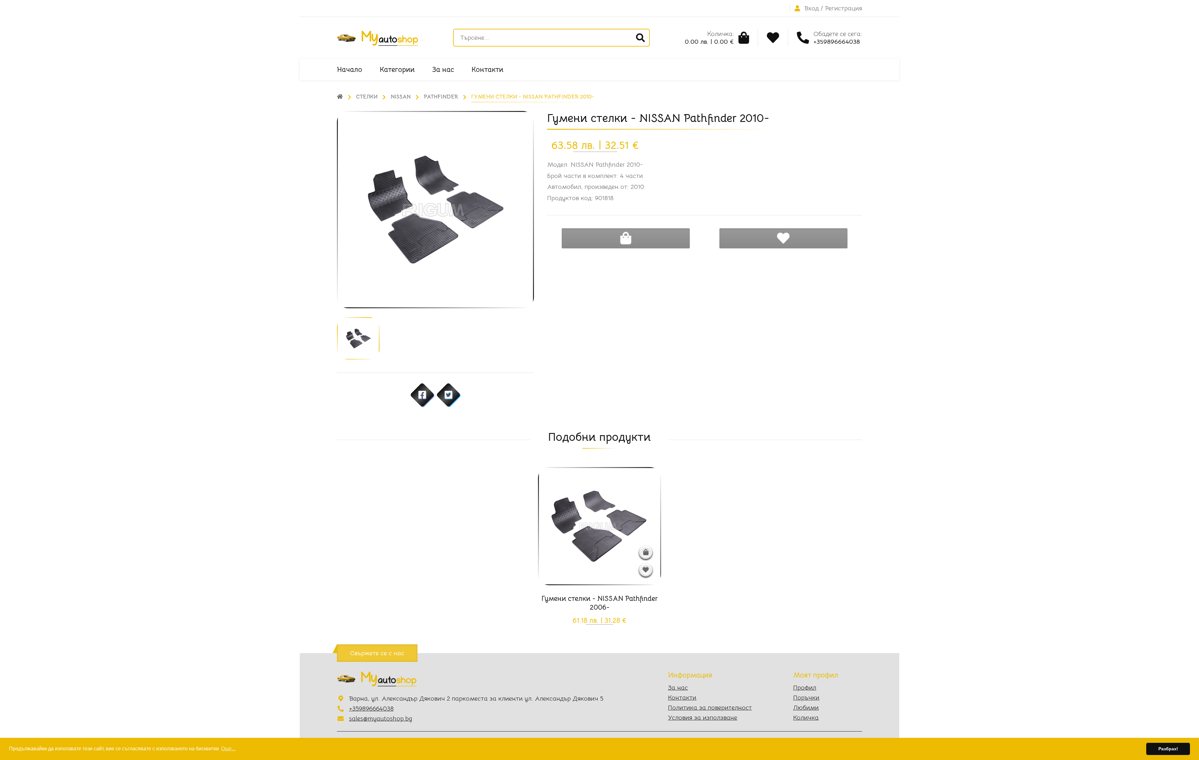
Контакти (487, 69)
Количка (806, 718)
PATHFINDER (441, 96)
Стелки (366, 96)
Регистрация (843, 8)
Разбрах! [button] (1168, 748)
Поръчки (806, 698)
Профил (804, 688)
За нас (443, 69)
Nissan (401, 96)
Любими (806, 708)
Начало (349, 69)
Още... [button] (228, 748)
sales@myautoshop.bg (380, 718)
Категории (397, 69)
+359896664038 (371, 708)
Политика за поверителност (710, 708)
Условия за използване (702, 718)
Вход (811, 8)
